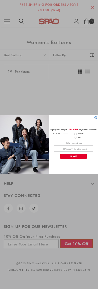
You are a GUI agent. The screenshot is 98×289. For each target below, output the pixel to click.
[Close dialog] (95, 117)
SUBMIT (73, 156)
